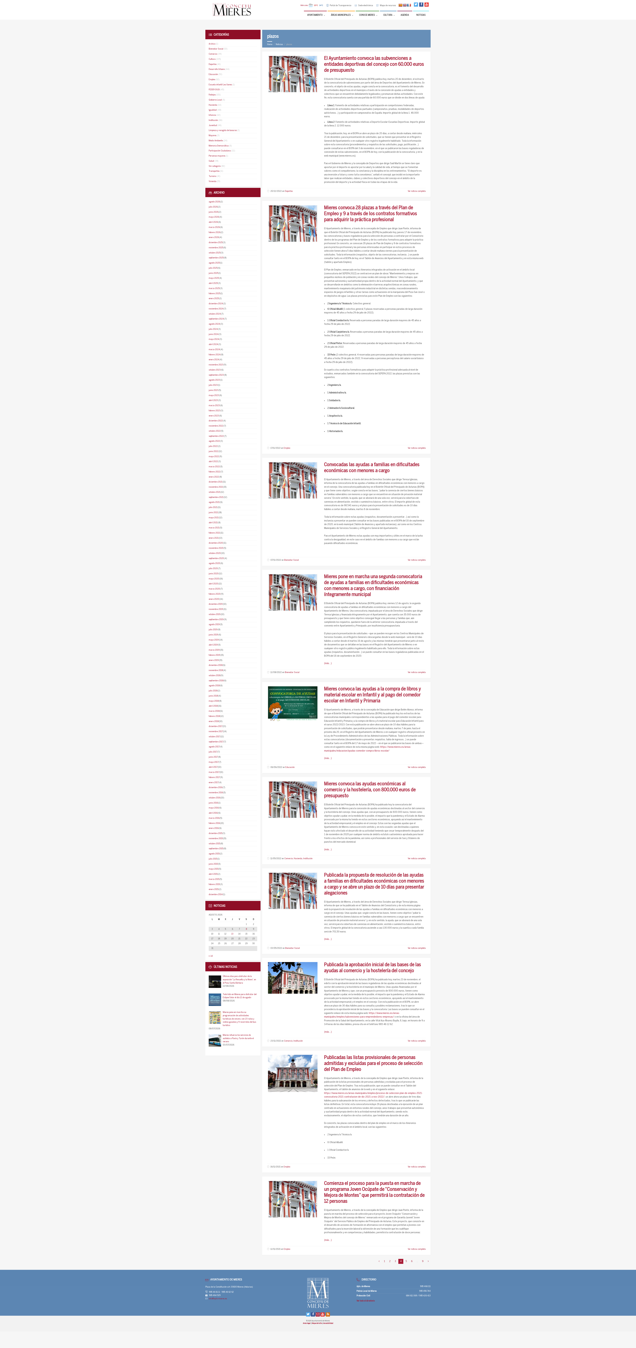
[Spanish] (400, 5)
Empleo (287, 448)
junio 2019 (213, 635)
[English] (405, 5)
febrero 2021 (214, 533)
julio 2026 (213, 207)
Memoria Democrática (219, 146)
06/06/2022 (276, 767)
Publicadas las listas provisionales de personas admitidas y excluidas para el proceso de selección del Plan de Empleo (373, 1063)
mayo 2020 (214, 579)
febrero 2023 (214, 411)
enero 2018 (214, 721)
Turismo (212, 176)
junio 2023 (213, 390)
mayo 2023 (214, 395)
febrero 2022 (214, 472)
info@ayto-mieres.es (218, 1299)
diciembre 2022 (216, 421)
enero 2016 (214, 828)
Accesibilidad (328, 1323)
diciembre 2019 (216, 604)
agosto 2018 (214, 686)
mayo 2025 (214, 278)
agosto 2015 (214, 854)
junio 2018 (213, 696)
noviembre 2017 (216, 731)
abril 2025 (213, 283)
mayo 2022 (214, 457)
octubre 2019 (214, 614)
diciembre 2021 (215, 482)
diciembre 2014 (216, 894)
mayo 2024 (214, 339)
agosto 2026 (214, 202)
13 (232, 934)
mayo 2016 (214, 808)
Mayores (212, 136)
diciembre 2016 (215, 787)
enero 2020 (214, 599)
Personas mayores (217, 156)
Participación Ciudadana (220, 151)
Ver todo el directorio (366, 1301)
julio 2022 (213, 446)
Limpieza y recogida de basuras (223, 130)
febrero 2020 (214, 594)
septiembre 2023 (216, 375)
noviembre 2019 (216, 609)
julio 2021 (213, 507)
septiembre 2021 (216, 497)
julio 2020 (213, 568)
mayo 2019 (214, 640)
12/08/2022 (276, 672)
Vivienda (212, 181)
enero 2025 (214, 298)
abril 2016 (213, 813)
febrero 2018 (214, 716)
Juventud (213, 125)
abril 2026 (213, 222)
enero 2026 (214, 237)
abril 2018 (213, 706)
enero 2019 (214, 660)
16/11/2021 (275, 1167)
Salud (211, 161)
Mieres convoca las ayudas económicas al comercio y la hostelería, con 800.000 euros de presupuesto (370, 790)
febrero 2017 (214, 777)
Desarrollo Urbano (217, 69)
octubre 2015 (214, 844)
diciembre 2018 (215, 665)
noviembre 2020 (216, 548)
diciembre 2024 (216, 304)
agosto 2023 (214, 380)
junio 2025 (213, 273)
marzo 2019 (214, 650)
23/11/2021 (275, 1041)
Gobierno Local (215, 100)
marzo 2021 (214, 528)
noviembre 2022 (216, 426)
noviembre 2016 (216, 793)
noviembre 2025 (216, 248)
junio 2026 (213, 212)
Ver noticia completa (417, 191)
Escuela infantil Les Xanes (220, 85)
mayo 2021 (214, 518)
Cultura (212, 59)
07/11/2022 (275, 560)
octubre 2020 (215, 553)
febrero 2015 (214, 884)
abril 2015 (213, 874)
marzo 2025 (214, 288)
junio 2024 (213, 334)
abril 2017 (213, 767)
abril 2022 (213, 461)
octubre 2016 (214, 798)
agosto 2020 (214, 563)
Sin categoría (215, 166)
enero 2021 (214, 538)
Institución (308, 859)
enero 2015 (213, 889)
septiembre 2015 (216, 849)
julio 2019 (213, 630)
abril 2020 (213, 584)
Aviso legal (307, 1323)
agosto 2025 (214, 263)
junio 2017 (213, 757)
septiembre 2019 (216, 620)
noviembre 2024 (216, 309)
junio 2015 (213, 864)
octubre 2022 (215, 431)
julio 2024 (213, 329)
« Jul (211, 956)
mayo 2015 (213, 869)
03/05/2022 (276, 948)
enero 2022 (214, 477)
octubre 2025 (214, 253)
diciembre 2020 (216, 543)
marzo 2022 (214, 467)
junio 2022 (213, 451)
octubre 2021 (214, 492)
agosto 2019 (214, 624)
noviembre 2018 (216, 670)
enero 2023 (214, 416)
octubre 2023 (215, 370)
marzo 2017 (214, 772)
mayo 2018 (214, 701)
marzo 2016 (214, 818)
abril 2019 (213, 645)
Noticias (279, 44)
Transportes (214, 171)
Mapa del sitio (317, 1323)
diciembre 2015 (215, 833)
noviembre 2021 (216, 487)
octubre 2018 (214, 675)
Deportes (289, 191)
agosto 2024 (214, 324)
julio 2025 (213, 268)
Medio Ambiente (216, 141)
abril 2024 (213, 344)
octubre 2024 (215, 314)
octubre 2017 (214, 737)
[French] (409, 5)
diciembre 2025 (216, 243)
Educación (290, 767)
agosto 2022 (214, 441)
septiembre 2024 (216, 319)
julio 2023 (213, 385)
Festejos (212, 95)
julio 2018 (213, 691)
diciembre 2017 (215, 726)
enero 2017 (213, 783)
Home (269, 44)
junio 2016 (213, 803)
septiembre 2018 (216, 681)
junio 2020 (213, 574)
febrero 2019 (214, 655)
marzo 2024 (214, 350)
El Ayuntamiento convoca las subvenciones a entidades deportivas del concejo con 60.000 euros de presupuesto (374, 64)
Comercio (288, 859)
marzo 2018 (214, 711)
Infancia (212, 115)
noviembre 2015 (216, 838)
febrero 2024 (214, 355)
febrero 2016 (214, 823)
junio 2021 (213, 513)
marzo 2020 (214, 589)
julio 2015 (213, 859)
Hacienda (298, 859)
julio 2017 (213, 752)
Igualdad (213, 110)
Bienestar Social (291, 560)
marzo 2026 (214, 227)
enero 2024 (214, 360)
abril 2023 (213, 400)
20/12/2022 (276, 191)
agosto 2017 (214, 747)
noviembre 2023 (216, 365)
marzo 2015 (214, 879)
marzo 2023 (214, 405)
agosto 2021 (214, 502)
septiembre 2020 (216, 558)
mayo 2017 (213, 762)
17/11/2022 (275, 448)
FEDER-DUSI (214, 90)
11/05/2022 (275, 859)
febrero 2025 (214, 294)
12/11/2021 (275, 1249)
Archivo (212, 44)
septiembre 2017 (216, 742)
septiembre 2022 (216, 436)
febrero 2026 (214, 232)
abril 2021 (213, 523)
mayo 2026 (214, 217)
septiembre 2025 (216, 258)
